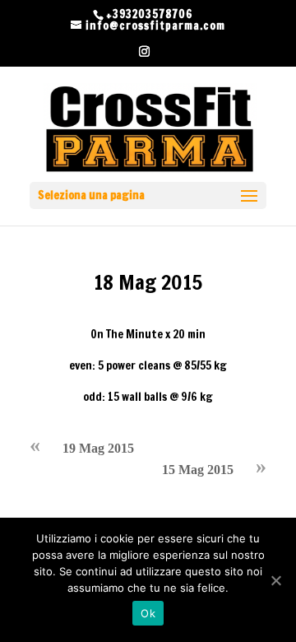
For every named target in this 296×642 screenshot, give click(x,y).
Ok (148, 613)
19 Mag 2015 (98, 448)
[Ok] (275, 580)
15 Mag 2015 (198, 470)
